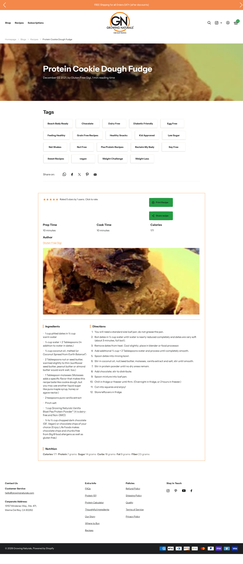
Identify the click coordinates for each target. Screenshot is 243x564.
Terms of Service (135, 509)
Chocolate (87, 123)
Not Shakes (55, 147)
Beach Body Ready (58, 123)
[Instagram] (168, 490)
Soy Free (173, 147)
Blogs (23, 39)
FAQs (88, 488)
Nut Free (82, 147)
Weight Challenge (112, 158)
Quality (129, 502)
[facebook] (191, 490)
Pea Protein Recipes (112, 147)
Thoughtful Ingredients (97, 509)
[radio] (44, 199)
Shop (8, 22)
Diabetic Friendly (143, 123)
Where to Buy (92, 523)
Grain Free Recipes (87, 135)
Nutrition (51, 448)
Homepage (10, 39)
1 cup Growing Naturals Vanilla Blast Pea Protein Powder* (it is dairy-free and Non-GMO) (64, 411)
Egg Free (172, 123)
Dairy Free (114, 123)
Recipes (19, 22)
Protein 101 (90, 495)
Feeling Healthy (56, 135)
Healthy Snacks (118, 135)
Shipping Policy (134, 495)
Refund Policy (133, 488)
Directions (99, 326)
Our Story (90, 516)
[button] (3, 4)
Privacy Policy (133, 516)
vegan (83, 158)
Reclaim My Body (144, 147)
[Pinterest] (176, 490)
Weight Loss (142, 158)
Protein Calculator (94, 502)
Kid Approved (147, 135)
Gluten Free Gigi (52, 242)
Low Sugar (174, 135)
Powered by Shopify (43, 548)
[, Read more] (218, 23)
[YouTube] (184, 490)
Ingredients (52, 326)
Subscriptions (36, 22)
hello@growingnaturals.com (19, 492)
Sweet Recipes (56, 158)
